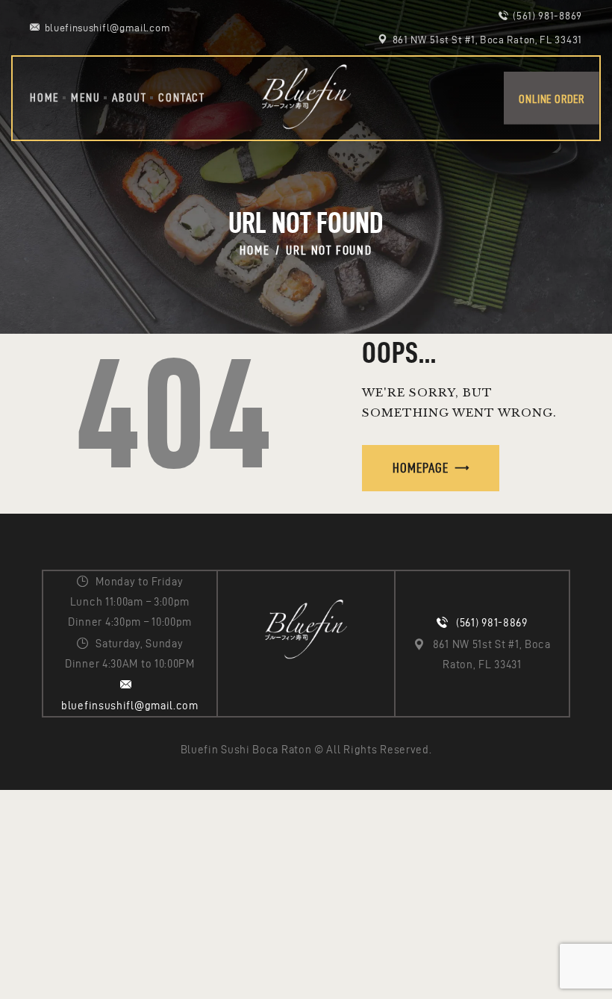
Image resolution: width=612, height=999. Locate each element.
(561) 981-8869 (492, 623)
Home (254, 250)
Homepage (421, 468)
